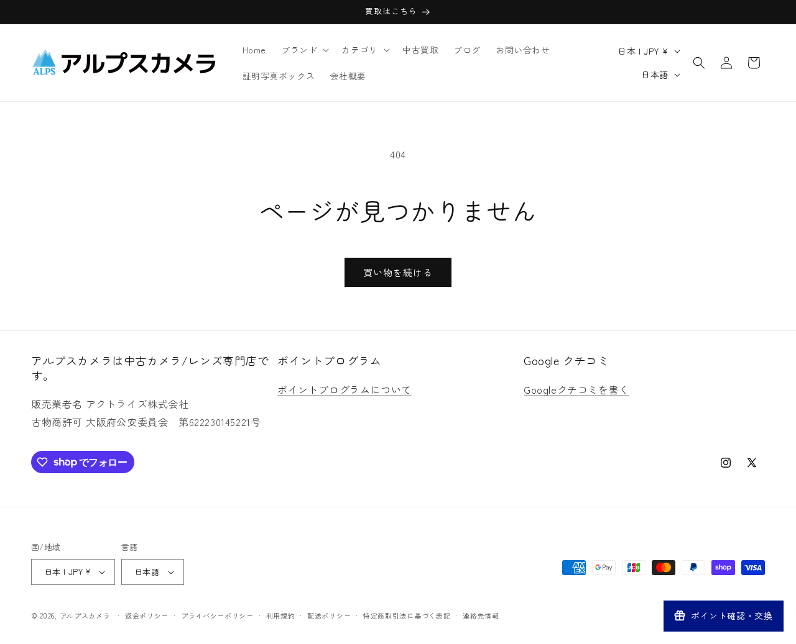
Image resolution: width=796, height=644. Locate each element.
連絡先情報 (481, 615)
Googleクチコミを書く (576, 389)
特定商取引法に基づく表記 (406, 615)
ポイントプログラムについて (344, 389)
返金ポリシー (147, 615)
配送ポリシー (329, 615)
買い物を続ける (398, 272)
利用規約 (280, 615)
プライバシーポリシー (217, 615)
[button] (304, 50)
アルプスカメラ (85, 615)
